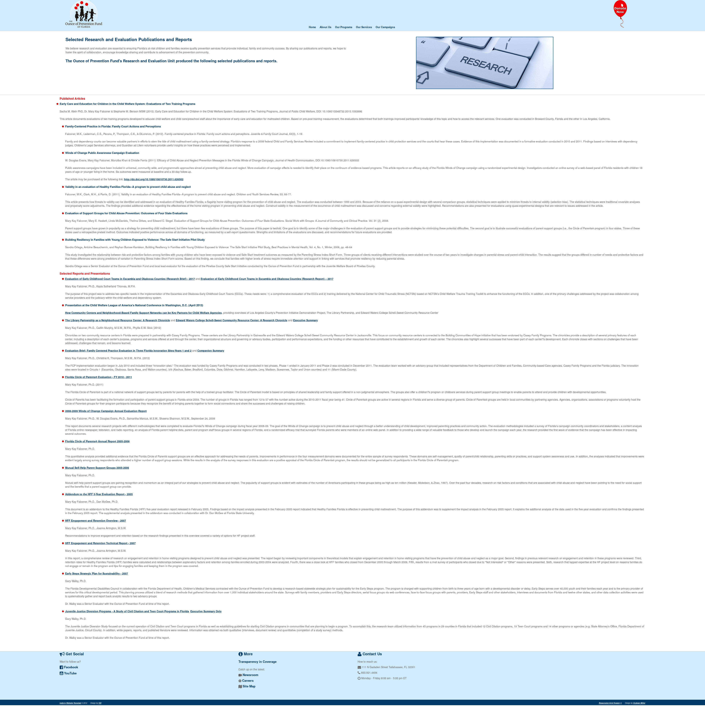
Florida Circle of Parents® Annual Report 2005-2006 (97, 441)
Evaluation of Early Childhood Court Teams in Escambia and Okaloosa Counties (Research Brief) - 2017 (130, 279)
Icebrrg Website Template (70, 703)
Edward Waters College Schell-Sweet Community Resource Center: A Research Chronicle (231, 320)
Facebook (70, 667)
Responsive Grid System (609, 703)
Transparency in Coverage (257, 661)
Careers (248, 680)
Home (312, 27)
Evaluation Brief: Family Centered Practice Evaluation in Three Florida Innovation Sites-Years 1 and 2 (128, 350)
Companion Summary (210, 350)
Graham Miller (639, 703)
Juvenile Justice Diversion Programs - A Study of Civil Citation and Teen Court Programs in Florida (127, 611)
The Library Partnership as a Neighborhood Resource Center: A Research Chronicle (117, 320)
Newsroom (250, 675)
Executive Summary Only (206, 611)
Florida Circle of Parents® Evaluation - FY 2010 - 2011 (98, 377)
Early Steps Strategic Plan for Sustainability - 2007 (96, 573)
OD (100, 703)
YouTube (70, 673)
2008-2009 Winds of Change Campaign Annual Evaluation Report (106, 411)
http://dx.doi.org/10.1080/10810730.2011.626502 (153, 179)
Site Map (249, 686)
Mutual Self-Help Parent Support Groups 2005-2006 (97, 467)
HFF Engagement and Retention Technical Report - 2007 (100, 543)
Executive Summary (305, 320)
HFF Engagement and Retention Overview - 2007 (95, 520)
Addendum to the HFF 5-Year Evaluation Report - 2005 (99, 494)
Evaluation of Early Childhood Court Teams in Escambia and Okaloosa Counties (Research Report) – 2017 (267, 279)
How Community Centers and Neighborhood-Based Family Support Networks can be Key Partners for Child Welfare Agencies (143, 313)
